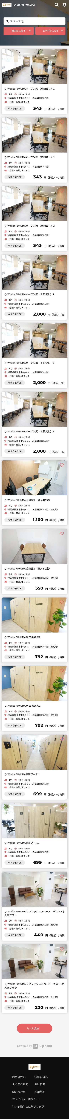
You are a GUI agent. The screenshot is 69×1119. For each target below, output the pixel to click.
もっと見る (33, 1028)
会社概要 (39, 1084)
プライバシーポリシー (25, 1099)
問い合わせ (18, 1091)
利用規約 (39, 1091)
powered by (24, 1046)
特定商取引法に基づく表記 (28, 1106)
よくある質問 (20, 1084)
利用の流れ (18, 1077)
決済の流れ (41, 1077)
